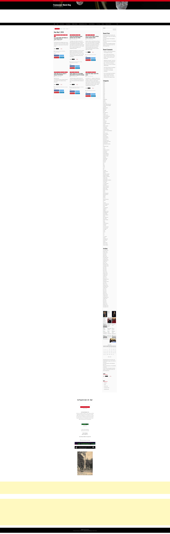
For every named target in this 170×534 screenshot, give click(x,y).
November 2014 (105, 286)
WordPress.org (106, 389)
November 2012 (105, 306)
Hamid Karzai (105, 158)
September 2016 (106, 279)
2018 (104, 93)
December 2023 (105, 250)
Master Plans (105, 188)
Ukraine (89, 54)
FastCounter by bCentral (85, 430)
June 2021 (104, 262)
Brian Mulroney (105, 112)
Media (104, 190)
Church (104, 124)
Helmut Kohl (105, 159)
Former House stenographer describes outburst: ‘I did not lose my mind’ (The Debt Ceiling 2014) (109, 44)
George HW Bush (106, 154)
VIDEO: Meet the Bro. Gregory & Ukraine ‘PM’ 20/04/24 (60, 74)
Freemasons (105, 152)
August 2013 (105, 298)
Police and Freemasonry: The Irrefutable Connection (108, 70)
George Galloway (106, 153)
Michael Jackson (105, 194)
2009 (104, 82)
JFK (103, 169)
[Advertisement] (85, 16)
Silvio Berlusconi (105, 217)
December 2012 (105, 305)
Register (105, 382)
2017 (104, 92)
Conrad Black (105, 128)
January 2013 (105, 304)
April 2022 (104, 255)
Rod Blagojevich (105, 212)
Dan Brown (105, 135)
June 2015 (104, 282)
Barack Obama (105, 107)
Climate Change (105, 125)
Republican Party (106, 211)
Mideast (104, 195)
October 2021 (105, 258)
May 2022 (104, 253)
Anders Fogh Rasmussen (107, 104)
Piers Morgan (105, 205)
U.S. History (105, 236)
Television (104, 224)
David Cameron (105, 136)
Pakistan (104, 202)
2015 (104, 89)
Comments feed (106, 387)
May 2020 (104, 268)
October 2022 (105, 252)
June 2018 (104, 269)
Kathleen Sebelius (106, 175)
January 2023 (105, 251)
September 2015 (106, 281)
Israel (104, 166)
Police (104, 206)
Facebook (56, 55)
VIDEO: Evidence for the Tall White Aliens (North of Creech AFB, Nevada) (77, 74)
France (104, 148)
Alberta (104, 101)
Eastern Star (88, 90)
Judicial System (105, 171)
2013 (104, 87)
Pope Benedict (105, 207)
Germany (104, 157)
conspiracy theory (106, 129)
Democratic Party (106, 140)
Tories (104, 230)
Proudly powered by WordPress (78, 530)
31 (113, 354)
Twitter (62, 55)
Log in (105, 384)
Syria (104, 220)
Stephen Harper (105, 219)
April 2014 (104, 292)
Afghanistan (105, 99)
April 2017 (104, 276)
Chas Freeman (105, 118)
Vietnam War (105, 242)
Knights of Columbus (106, 176)
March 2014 (105, 293)
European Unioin (105, 146)
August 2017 (105, 275)
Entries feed (106, 386)
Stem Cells (104, 218)
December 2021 (105, 257)
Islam (104, 165)
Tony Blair (104, 229)
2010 (104, 83)
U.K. (103, 232)
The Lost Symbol (106, 226)
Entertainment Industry (106, 143)
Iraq (103, 164)
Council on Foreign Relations (107, 130)
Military (104, 196)
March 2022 (105, 256)
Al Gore (104, 100)
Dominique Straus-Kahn (107, 141)
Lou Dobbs (105, 182)
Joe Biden (104, 170)
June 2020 (104, 267)
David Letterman (105, 137)
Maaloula (71, 62)
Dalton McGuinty (105, 134)
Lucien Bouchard (105, 183)
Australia (104, 106)
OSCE (87, 54)
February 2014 (105, 294)
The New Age (105, 228)
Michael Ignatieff (105, 193)
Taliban (104, 222)
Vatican (104, 241)
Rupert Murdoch (105, 214)
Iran (103, 163)
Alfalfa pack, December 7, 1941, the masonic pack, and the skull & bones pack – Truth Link (109, 61)
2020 (104, 94)
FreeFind (86, 408)
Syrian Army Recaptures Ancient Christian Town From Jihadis (76, 37)
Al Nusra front (72, 61)
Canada (104, 113)
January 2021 (105, 263)
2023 (104, 98)
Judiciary (104, 172)
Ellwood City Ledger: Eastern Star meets (92, 74)
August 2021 (105, 261)
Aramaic (78, 61)
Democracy (105, 139)
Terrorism (60, 51)
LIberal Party (105, 181)
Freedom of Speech (106, 149)
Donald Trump (105, 142)
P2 (103, 201)
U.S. (54, 36)
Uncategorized (105, 238)
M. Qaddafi (105, 184)
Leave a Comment (75, 62)
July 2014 (104, 288)
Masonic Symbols (106, 187)
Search (115, 29)
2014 (104, 88)
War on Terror (105, 243)
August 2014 (105, 287)
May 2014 (104, 291)
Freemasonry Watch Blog (62, 4)
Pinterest (56, 57)
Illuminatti (104, 160)
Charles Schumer (105, 117)
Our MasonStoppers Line (85, 412)
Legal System (105, 178)
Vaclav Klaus (105, 240)
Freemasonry (105, 151)
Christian (81, 61)
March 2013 (105, 303)
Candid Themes (94, 530)
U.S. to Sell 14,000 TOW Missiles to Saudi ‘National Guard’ (61, 38)
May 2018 (104, 270)
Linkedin (62, 57)
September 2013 (106, 297)
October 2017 (105, 274)
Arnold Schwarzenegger (107, 105)
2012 (104, 86)
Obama (104, 200)
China (104, 119)
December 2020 (105, 264)
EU (103, 145)
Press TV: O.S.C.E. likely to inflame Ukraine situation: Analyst (92, 37)
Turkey (104, 231)
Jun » (110, 356)
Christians (104, 122)
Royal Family (105, 213)
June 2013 (104, 300)
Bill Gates (104, 110)
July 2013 (104, 299)
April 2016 (104, 280)
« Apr (108, 356)
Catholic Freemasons (106, 116)
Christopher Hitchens (106, 123)
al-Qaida (76, 61)
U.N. (103, 234)
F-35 (104, 147)
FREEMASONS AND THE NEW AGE (109, 35)
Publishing (104, 208)
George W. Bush (105, 155)
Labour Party (105, 177)
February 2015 (105, 285)
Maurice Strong (105, 189)
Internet (104, 161)
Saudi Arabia (57, 51)
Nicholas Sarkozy (106, 199)
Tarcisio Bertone (105, 223)
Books (104, 111)
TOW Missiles (63, 51)
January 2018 (105, 273)
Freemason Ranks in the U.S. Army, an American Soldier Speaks (109, 64)
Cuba (104, 131)
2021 (104, 95)
